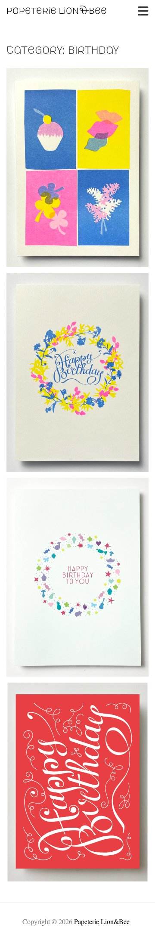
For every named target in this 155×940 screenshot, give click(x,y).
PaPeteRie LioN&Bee (56, 11)
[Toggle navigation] (143, 11)
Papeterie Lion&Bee (102, 921)
